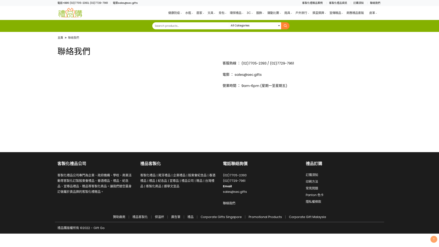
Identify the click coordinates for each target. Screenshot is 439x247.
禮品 (152, 181)
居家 (199, 13)
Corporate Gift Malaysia (307, 217)
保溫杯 (159, 217)
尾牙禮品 (164, 175)
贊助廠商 (119, 217)
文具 (210, 13)
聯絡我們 (375, 3)
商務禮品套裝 (355, 13)
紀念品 (162, 181)
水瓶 (188, 13)
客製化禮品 (148, 175)
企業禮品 (179, 175)
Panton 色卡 (315, 195)
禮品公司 (187, 181)
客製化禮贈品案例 (312, 3)
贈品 (199, 181)
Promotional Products (265, 217)
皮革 (372, 13)
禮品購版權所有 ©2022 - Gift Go (81, 228)
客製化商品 (153, 186)
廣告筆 (175, 217)
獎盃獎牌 (318, 13)
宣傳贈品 (335, 13)
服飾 (259, 13)
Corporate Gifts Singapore (221, 217)
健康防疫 (174, 13)
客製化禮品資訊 (338, 3)
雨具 (287, 13)
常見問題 (312, 188)
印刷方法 (312, 181)
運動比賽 (273, 13)
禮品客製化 (140, 217)
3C (249, 13)
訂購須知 (358, 3)
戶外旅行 (301, 13)
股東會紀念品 (197, 175)
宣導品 (174, 181)
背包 (221, 13)
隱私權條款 (313, 201)
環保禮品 (235, 13)
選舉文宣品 (171, 186)
